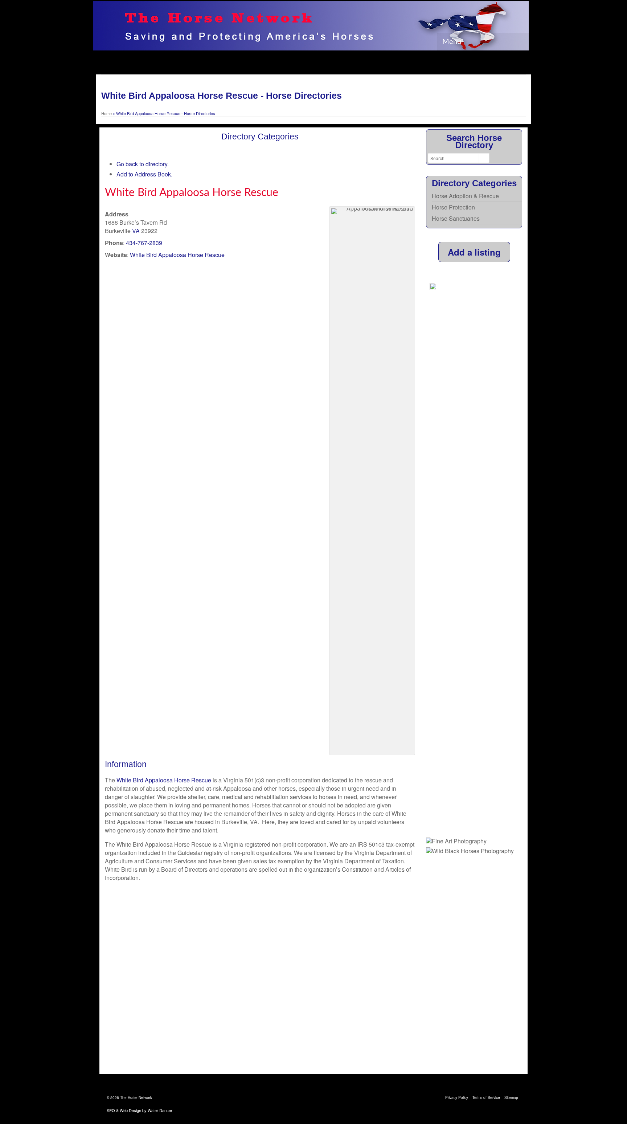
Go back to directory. (142, 164)
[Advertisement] (474, 965)
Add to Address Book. (144, 174)
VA (136, 231)
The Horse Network (136, 1097)
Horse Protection (453, 207)
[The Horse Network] (311, 25)
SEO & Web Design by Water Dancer (139, 1110)
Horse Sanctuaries (456, 218)
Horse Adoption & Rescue (465, 196)
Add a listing (474, 252)
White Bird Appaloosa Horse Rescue (177, 255)
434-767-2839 (144, 243)
